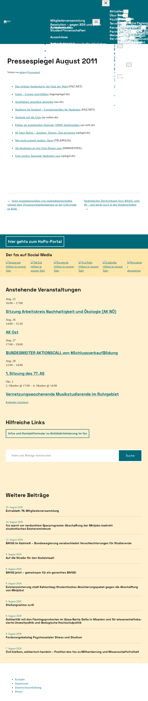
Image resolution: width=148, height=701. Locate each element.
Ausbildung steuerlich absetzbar (34, 101)
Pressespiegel (34, 72)
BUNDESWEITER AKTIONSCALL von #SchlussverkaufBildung (62, 352)
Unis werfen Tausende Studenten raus (37, 155)
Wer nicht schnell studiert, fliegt (34, 140)
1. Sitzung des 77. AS (25, 373)
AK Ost (12, 332)
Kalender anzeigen (17, 402)
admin (22, 72)
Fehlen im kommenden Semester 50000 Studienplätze (47, 125)
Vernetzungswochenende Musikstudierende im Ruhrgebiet (62, 394)
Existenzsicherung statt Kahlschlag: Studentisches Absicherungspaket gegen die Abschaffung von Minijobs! (72, 588)
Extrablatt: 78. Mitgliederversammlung (32, 511)
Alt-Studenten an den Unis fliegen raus (38, 148)
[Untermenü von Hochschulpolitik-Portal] (129, 65)
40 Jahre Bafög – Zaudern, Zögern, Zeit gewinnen (45, 132)
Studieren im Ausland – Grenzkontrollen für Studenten (48, 109)
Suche (130, 455)
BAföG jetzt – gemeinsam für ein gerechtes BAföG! (41, 572)
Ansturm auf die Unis (28, 117)
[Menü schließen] (106, 3)
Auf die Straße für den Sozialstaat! (30, 558)
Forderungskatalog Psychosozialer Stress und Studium (44, 637)
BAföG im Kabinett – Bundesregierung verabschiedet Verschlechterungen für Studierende (69, 543)
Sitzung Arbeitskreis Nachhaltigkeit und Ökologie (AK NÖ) (61, 311)
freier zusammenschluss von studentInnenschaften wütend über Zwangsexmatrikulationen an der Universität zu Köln (42, 204)
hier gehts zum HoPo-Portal (35, 241)
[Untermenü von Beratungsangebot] (120, 46)
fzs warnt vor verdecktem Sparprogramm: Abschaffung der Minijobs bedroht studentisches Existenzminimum (59, 527)
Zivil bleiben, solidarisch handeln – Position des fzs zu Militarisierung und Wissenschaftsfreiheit (72, 652)
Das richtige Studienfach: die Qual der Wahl (41, 86)
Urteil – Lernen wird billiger (32, 94)
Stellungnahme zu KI (20, 605)
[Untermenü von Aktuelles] (126, 11)
